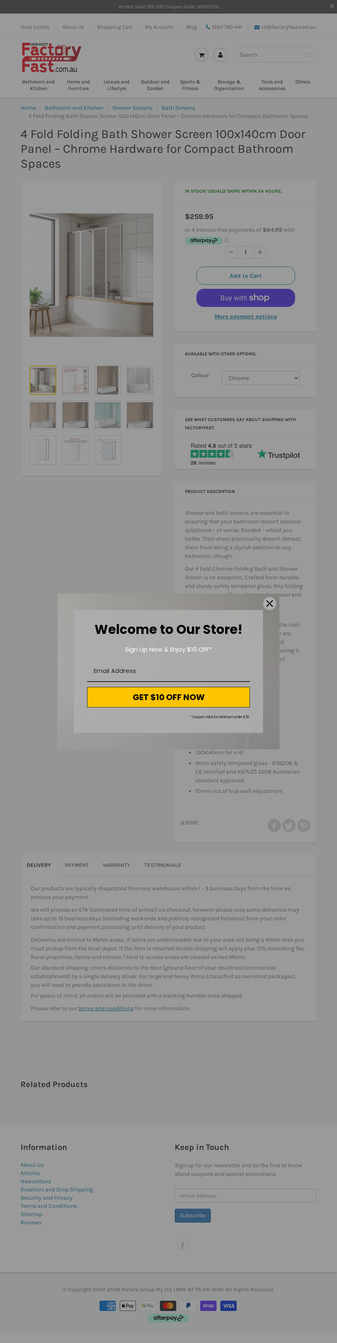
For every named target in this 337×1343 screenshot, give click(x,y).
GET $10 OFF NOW (169, 697)
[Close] (269, 603)
